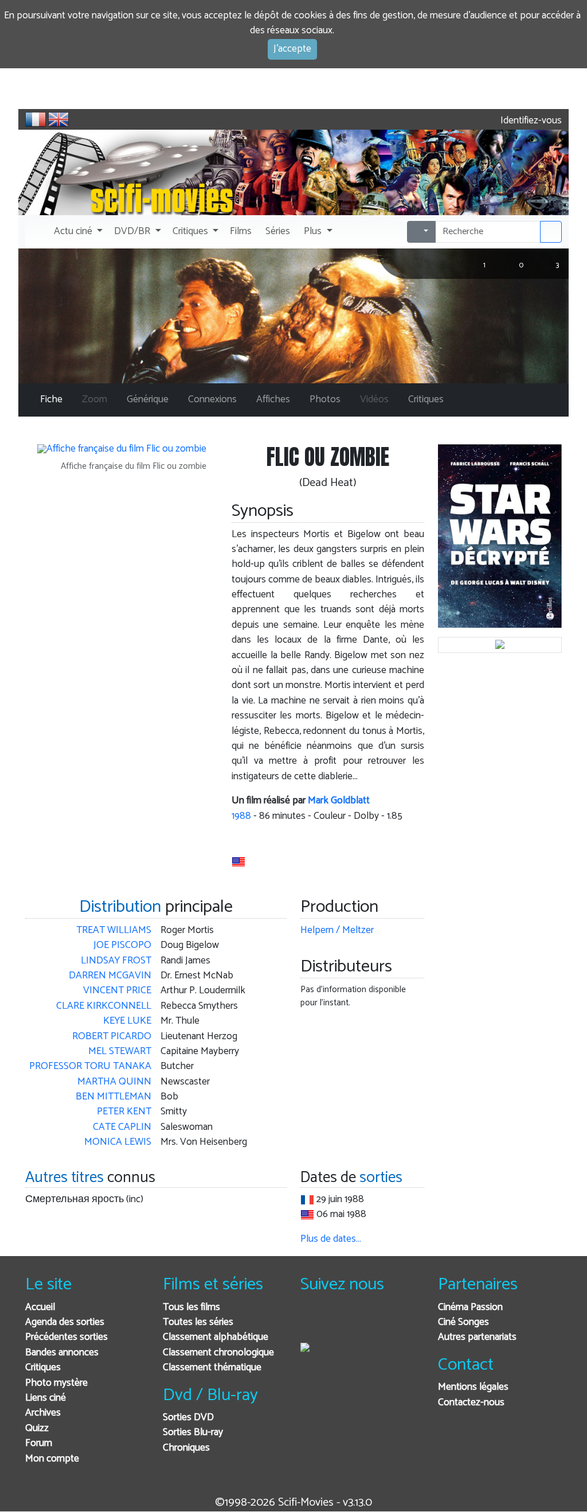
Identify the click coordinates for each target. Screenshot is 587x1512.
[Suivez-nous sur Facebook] (312, 1323)
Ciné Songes (463, 1322)
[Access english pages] (58, 119)
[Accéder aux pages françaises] (35, 119)
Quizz (37, 1428)
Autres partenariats (477, 1337)
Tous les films (191, 1307)
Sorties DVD (188, 1417)
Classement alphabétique (215, 1337)
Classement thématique (212, 1367)
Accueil (40, 1307)
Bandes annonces (62, 1352)
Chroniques (186, 1448)
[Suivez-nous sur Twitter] (340, 1323)
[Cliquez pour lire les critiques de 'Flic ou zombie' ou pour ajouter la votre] (254, 834)
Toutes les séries (198, 1322)
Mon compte (52, 1459)
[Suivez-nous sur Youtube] (368, 1323)
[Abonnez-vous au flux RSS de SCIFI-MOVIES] (396, 1323)
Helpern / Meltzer (337, 930)
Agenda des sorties (64, 1322)
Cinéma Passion (470, 1307)
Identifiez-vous (530, 120)
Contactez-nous (471, 1402)
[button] (77, 232)
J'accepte (292, 49)
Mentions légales (473, 1387)
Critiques (43, 1367)
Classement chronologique (218, 1352)
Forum (38, 1443)
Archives (43, 1413)
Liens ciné (45, 1398)
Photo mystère (56, 1383)
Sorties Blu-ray (193, 1432)
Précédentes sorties (66, 1337)
